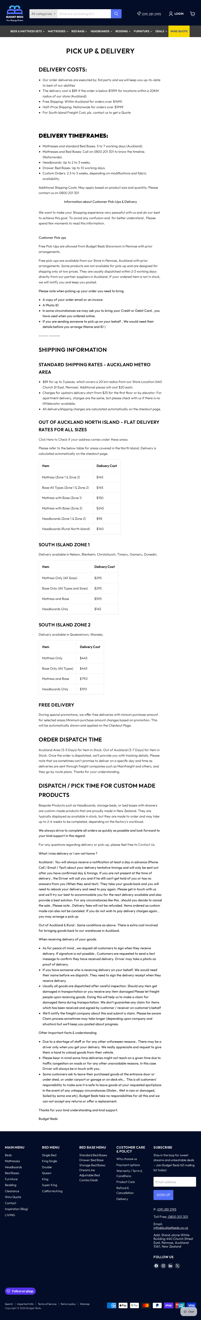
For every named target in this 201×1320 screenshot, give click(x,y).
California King (52, 1191)
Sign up (163, 1195)
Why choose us (126, 1159)
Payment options (128, 1165)
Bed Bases (12, 1173)
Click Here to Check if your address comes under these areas (83, 439)
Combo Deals (88, 1180)
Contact (10, 1203)
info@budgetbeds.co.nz (170, 1228)
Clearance (12, 1191)
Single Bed (49, 1155)
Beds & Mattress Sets (26, 31)
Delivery (122, 1199)
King (45, 1179)
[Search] (116, 13)
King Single (49, 1161)
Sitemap (85, 1303)
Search (9, 1303)
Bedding (121, 31)
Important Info (25, 1303)
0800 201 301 (177, 1217)
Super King (49, 1185)
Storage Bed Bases (92, 1165)
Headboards (100, 31)
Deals (160, 31)
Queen (46, 1173)
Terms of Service (47, 1303)
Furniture (142, 31)
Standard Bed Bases (93, 1155)
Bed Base (78, 31)
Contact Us (146, 844)
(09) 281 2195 (151, 14)
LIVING (10, 1215)
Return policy (68, 1303)
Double (47, 1167)
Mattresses (57, 31)
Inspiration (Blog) (16, 1209)
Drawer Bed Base (91, 1160)
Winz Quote (179, 31)
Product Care (125, 1182)
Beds (8, 1155)
